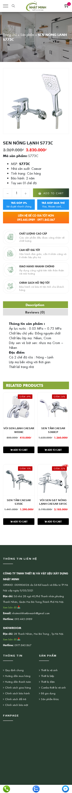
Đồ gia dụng (48, 693)
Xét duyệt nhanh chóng (18, 204)
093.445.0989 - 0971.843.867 (36, 217)
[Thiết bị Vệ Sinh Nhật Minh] (36, 5)
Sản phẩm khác (50, 699)
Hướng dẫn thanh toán (18, 682)
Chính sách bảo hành (17, 693)
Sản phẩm (27, 34)
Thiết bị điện (48, 682)
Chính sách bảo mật (16, 705)
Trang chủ (10, 34)
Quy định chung (14, 670)
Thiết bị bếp (47, 676)
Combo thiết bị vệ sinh (53, 687)
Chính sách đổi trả (15, 699)
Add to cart (53, 193)
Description (35, 304)
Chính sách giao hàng (18, 687)
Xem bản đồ (10, 607)
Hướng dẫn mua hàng (17, 676)
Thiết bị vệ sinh (49, 670)
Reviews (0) (35, 312)
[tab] (35, 304)
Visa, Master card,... (53, 204)
